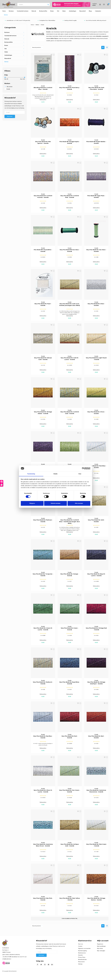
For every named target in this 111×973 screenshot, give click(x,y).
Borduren (11, 11)
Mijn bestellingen (101, 946)
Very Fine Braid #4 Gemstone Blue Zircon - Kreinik (43, 845)
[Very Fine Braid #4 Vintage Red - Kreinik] (96, 608)
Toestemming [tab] (31, 474)
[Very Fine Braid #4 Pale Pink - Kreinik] (43, 879)
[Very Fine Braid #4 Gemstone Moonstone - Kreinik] (96, 770)
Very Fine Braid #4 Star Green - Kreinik (69, 791)
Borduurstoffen (43, 11)
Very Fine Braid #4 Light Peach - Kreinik (96, 358)
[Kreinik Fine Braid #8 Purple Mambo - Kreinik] (96, 122)
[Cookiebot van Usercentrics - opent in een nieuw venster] (83, 468)
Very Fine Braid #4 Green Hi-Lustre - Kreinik (43, 628)
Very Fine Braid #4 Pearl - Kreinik (43, 304)
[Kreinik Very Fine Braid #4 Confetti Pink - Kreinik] (70, 176)
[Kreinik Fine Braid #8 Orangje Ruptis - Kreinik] (70, 122)
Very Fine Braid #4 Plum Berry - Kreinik (69, 88)
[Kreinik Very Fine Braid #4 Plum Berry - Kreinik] (70, 68)
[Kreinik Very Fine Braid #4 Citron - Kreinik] (96, 392)
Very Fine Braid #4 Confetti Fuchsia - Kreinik (43, 196)
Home (4, 11)
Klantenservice (82, 953)
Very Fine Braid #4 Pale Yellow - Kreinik (69, 899)
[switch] (46, 496)
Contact (80, 946)
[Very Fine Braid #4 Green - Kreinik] (70, 608)
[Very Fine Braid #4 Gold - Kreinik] (96, 500)
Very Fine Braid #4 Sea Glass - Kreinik (96, 250)
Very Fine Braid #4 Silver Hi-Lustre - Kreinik (43, 791)
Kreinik (8, 89)
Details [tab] (56, 474)
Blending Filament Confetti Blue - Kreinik (43, 88)
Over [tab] (79, 474)
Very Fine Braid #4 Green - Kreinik (69, 628)
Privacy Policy (81, 957)
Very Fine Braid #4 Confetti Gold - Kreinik (69, 412)
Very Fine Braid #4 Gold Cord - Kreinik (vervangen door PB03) (69, 304)
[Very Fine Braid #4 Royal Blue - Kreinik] (70, 662)
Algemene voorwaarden (84, 948)
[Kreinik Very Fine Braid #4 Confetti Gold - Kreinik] (70, 392)
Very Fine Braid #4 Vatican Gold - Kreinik (43, 358)
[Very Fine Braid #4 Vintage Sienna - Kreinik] (96, 879)
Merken (6, 15)
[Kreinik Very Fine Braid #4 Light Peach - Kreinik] (96, 338)
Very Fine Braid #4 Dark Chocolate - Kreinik (96, 88)
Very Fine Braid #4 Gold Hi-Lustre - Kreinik (70, 358)
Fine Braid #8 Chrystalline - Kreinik (43, 250)
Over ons (80, 944)
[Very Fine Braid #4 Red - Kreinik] (70, 716)
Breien (52, 11)
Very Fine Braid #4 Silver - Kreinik (96, 304)
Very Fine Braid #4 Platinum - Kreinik (43, 520)
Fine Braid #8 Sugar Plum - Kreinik (96, 196)
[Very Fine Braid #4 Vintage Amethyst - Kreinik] (96, 662)
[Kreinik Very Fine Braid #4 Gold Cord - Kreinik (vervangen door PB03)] (70, 284)
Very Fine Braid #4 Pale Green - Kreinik (96, 845)
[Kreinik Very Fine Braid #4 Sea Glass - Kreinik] (96, 230)
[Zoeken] (48, 4)
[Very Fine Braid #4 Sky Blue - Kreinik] (43, 716)
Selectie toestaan (55, 503)
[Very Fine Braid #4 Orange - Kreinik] (70, 554)
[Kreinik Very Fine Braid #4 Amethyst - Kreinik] (43, 446)
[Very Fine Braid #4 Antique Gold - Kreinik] (70, 824)
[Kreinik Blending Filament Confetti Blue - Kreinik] (43, 68)
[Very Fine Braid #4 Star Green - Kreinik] (70, 770)
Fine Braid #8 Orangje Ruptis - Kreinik (69, 142)
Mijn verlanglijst (101, 950)
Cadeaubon (98, 11)
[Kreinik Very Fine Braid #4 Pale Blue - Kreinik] (96, 446)
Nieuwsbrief (82, 11)
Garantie (80, 955)
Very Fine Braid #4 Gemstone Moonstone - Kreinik (96, 791)
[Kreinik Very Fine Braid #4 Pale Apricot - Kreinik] (43, 122)
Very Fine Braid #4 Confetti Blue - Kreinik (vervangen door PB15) (69, 521)
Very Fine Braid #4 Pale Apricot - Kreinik (43, 142)
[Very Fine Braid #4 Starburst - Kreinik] (43, 662)
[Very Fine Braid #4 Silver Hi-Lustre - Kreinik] (43, 770)
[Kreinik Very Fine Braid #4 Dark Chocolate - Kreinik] (96, 68)
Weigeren (32, 503)
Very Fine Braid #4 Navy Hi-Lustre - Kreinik (96, 574)
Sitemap (80, 964)
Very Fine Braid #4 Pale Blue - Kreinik (96, 466)
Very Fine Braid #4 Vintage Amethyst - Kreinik (96, 683)
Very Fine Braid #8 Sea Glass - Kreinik (70, 250)
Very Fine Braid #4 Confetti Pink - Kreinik (69, 196)
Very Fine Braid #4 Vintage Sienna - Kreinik (96, 899)
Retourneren (81, 961)
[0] (108, 4)
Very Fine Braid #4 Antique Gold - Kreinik (70, 845)
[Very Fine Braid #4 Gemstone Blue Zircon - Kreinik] (43, 824)
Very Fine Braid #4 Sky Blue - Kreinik (43, 737)
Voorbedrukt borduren (22, 11)
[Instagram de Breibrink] (44, 964)
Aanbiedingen (72, 11)
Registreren (100, 944)
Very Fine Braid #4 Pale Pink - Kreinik (43, 899)
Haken (64, 11)
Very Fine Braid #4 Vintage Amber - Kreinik (43, 412)
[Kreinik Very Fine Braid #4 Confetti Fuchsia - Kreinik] (43, 176)
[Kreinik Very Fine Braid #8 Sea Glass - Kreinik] (70, 230)
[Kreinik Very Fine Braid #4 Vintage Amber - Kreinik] (43, 392)
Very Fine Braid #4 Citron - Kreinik (96, 412)
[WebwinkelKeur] (71, 4)
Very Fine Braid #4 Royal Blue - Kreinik (69, 683)
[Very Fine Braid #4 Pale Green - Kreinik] (96, 824)
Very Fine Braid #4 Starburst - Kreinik (43, 683)
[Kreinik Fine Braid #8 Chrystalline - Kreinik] (43, 230)
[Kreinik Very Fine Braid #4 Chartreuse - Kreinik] (70, 446)
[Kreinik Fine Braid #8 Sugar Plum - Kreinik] (96, 176)
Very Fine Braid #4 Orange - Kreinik (69, 574)
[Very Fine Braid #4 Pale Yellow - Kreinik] (70, 879)
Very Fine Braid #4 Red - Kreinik (70, 737)
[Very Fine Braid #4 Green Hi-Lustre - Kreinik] (43, 608)
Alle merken (9, 86)
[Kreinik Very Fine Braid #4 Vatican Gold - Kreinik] (43, 338)
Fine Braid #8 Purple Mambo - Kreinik (96, 142)
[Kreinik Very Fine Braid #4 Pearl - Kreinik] (43, 284)
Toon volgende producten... (70, 918)
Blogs (90, 11)
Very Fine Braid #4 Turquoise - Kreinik (43, 574)
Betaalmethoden (82, 959)
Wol (58, 11)
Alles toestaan (79, 503)
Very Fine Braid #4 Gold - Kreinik (96, 520)
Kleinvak (34, 11)
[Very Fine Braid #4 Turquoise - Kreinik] (43, 554)
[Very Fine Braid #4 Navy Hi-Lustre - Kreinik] (96, 554)
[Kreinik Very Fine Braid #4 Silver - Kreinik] (96, 284)
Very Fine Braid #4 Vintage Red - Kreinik (96, 628)
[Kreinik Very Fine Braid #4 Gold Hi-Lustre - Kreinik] (70, 338)
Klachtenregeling (82, 950)
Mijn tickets (100, 948)
